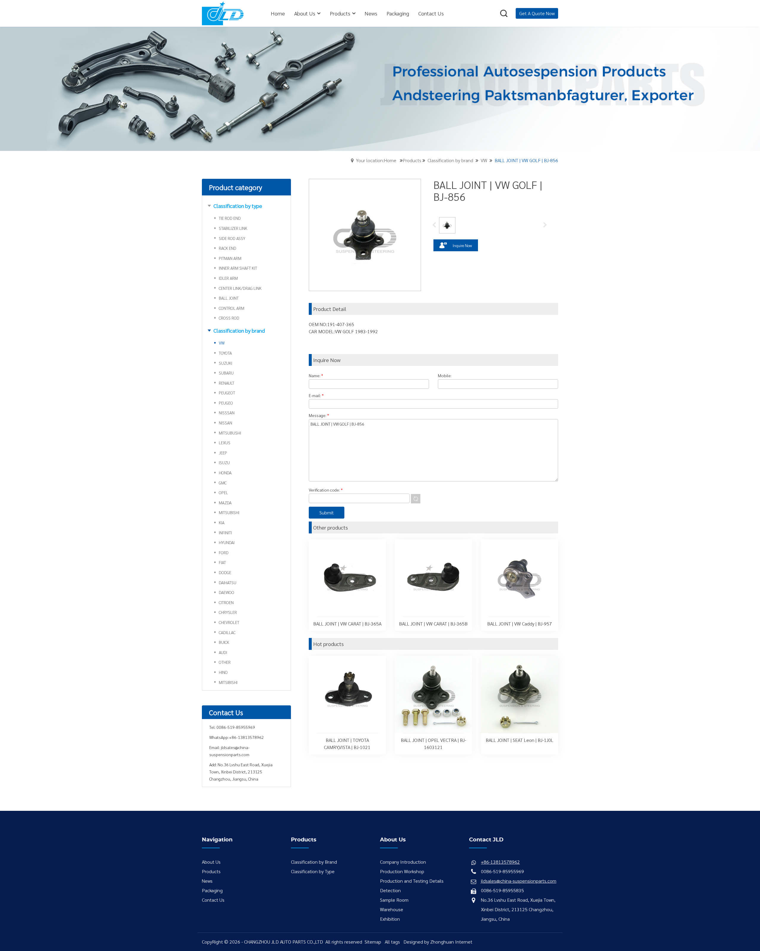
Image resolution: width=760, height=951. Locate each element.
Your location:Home (376, 160)
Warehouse (391, 909)
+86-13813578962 (246, 737)
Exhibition (390, 919)
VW (484, 160)
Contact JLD (486, 840)
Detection (390, 890)
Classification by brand (450, 160)
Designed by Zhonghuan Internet (437, 942)
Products (412, 160)
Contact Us (213, 900)
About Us (211, 862)
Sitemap (373, 942)
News (207, 881)
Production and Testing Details (412, 881)
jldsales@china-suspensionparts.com (518, 881)
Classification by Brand (314, 862)
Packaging (212, 890)
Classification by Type (313, 871)
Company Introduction (403, 862)
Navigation (217, 840)
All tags (392, 942)
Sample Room (394, 900)
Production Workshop (402, 871)
